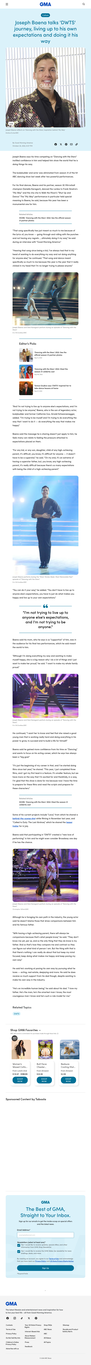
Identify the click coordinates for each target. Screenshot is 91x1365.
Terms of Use (54, 1258)
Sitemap (66, 1325)
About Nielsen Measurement (30, 1336)
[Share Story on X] (61, 144)
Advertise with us (12, 1348)
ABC (45, 1333)
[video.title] (45, 87)
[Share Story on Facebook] (56, 144)
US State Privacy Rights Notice (61, 1261)
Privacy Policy (40, 1261)
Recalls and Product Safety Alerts (70, 1330)
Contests (9, 1325)
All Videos (47, 1338)
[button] (7, 4)
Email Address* (23, 1229)
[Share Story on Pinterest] (66, 144)
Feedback (28, 1346)
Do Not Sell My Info (13, 1338)
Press (27, 1342)
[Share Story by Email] (71, 144)
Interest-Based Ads (32, 1331)
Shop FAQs (48, 1325)
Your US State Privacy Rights (33, 1326)
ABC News (48, 1329)
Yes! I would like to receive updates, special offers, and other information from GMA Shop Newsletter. (44, 1246)
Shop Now (20, 1080)
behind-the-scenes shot (24, 818)
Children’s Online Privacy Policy (12, 1343)
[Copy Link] (76, 144)
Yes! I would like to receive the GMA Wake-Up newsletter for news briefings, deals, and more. (46, 1252)
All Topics (47, 1342)
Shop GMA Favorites (24, 1030)
